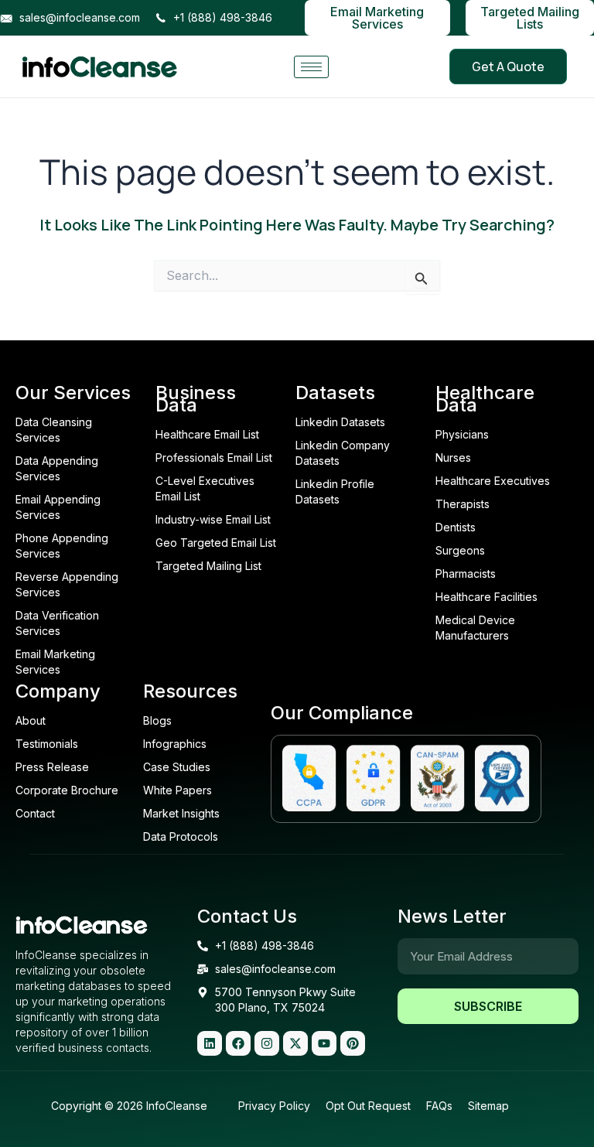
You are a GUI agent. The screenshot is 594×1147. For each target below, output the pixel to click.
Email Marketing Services (377, 18)
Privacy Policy (274, 1105)
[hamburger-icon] (311, 67)
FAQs (439, 1105)
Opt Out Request (368, 1105)
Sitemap (488, 1105)
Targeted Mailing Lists (529, 18)
